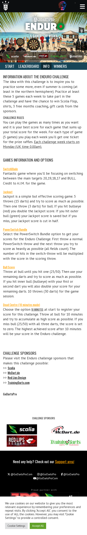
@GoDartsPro (48, 474)
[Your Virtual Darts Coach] (63, 5)
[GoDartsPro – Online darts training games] (4, 5)
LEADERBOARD (28, 66)
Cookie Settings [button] (16, 526)
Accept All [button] (38, 526)
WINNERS (60, 66)
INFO (46, 66)
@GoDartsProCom (21, 474)
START (9, 66)
